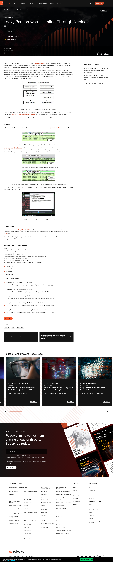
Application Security (45, 497)
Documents (31, 556)
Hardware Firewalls (28, 494)
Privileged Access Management (63, 491)
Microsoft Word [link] (20, 327)
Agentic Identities (60, 505)
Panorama (26, 508)
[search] (91, 3)
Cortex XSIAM (44, 512)
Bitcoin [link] (83, 393)
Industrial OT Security (13, 526)
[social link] (78, 557)
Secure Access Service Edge (30, 512)
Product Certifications (94, 507)
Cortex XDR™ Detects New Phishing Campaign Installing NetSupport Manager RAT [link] (96, 77)
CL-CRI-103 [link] (90, 393)
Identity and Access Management (63, 494)
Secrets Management (61, 508)
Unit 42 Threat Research (42, 3)
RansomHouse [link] (62, 393)
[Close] (110, 559)
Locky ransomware (40, 63)
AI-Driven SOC (44, 509)
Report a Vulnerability (94, 509)
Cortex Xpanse (44, 520)
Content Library (92, 493)
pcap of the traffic (55, 127)
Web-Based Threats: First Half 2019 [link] (94, 83)
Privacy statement (10, 560)
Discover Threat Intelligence (62, 533)
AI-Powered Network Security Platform (18, 487)
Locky (13, 53)
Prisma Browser (27, 530)
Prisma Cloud (43, 505)
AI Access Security (13, 497)
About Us (75, 487)
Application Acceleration (29, 517)
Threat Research (18, 52)
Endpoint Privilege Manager (62, 497)
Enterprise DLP (27, 524)
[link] (9, 17)
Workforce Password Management (63, 502)
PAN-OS (26, 505)
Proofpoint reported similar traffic (13, 148)
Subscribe (10, 467)
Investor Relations (77, 501)
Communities (92, 490)
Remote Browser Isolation (29, 535)
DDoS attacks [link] (17, 393)
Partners (52, 3)
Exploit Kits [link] (7, 327)
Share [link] (105, 53)
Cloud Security (44, 491)
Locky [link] (13, 327)
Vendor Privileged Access (62, 516)
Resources (59, 3)
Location (75, 504)
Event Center (92, 498)
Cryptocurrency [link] (99, 393)
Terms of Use (29, 457)
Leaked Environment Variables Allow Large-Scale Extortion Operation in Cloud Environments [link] (96, 70)
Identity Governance (60, 499)
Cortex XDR (43, 515)
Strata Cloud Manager (29, 499)
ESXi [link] (46, 393)
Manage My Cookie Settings (86, 559)
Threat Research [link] (21, 9)
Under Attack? (99, 3)
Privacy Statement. (10, 458)
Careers (75, 490)
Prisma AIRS (11, 494)
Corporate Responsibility (78, 495)
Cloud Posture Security (46, 499)
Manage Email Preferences (95, 501)
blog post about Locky (24, 229)
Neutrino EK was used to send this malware (23, 114)
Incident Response (60, 527)
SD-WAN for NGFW (28, 502)
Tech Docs (91, 515)
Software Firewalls (28, 496)
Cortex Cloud (44, 494)
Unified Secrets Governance (62, 511)
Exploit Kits (10, 53)
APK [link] (10, 393)
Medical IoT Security (13, 523)
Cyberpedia (91, 495)
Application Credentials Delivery (63, 513)
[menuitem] (14, 3)
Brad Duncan (9, 48)
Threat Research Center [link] (9, 9)
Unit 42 (91, 518)
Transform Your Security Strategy (63, 530)
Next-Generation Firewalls (30, 491)
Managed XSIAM (44, 527)
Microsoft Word (17, 53)
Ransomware (12, 52)
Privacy (10, 556)
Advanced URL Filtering (14, 508)
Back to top (8, 318)
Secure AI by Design (13, 491)
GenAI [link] (24, 393)
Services (31, 3)
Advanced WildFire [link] (11, 39)
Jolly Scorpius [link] (53, 393)
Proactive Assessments (61, 524)
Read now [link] (33, 401)
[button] (106, 53)
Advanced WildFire (13, 510)
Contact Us (75, 493)
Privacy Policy (36, 461)
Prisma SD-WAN (27, 533)
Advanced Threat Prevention (15, 505)
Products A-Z (92, 504)
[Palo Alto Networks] (13, 3)
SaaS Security (12, 528)
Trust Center (17, 556)
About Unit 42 (23, 3)
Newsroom (75, 507)
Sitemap (91, 512)
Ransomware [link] (30, 9)
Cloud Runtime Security (46, 502)
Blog (90, 487)
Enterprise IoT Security (14, 520)
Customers (75, 498)
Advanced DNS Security (14, 513)
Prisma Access (27, 527)
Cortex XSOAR (44, 517)
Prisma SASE (27, 515)
